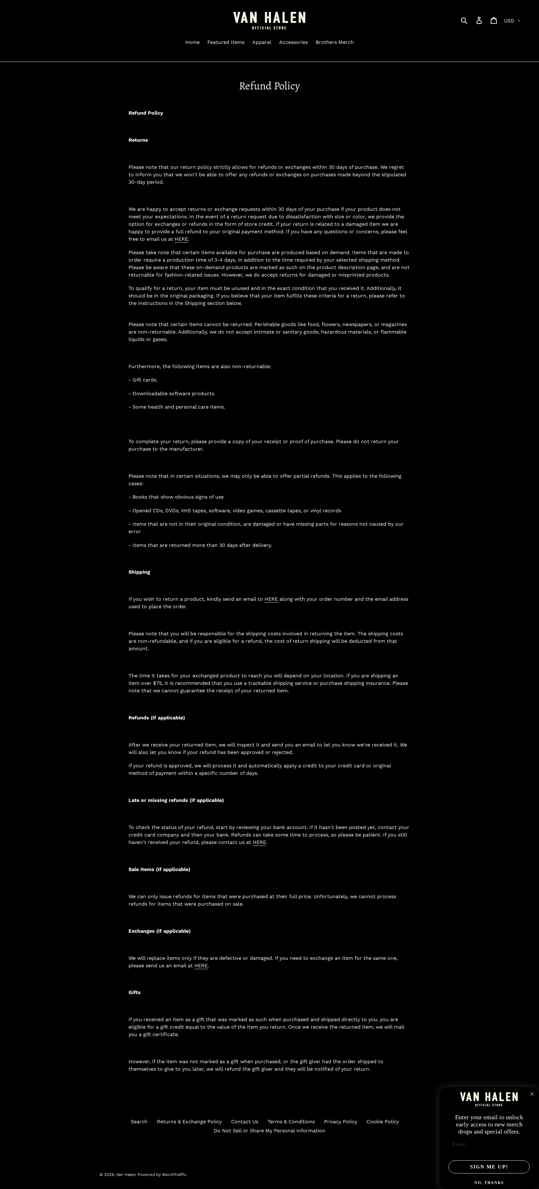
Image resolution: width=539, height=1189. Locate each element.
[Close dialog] (532, 1094)
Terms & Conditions (291, 1122)
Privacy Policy (340, 1122)
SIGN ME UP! (489, 1166)
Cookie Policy (383, 1122)
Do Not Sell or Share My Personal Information (269, 1131)
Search (139, 1122)
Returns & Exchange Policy (189, 1122)
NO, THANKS (489, 1183)
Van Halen (126, 1174)
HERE (259, 842)
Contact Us (244, 1122)
